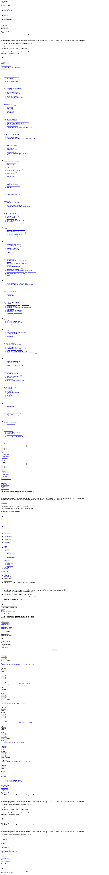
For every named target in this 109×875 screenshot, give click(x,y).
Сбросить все (9, 630)
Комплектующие (11, 782)
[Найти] (5, 449)
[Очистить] (27, 446)
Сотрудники (7, 16)
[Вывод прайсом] (11, 652)
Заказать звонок (4, 28)
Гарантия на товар (8, 10)
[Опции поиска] (2, 447)
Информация (4, 852)
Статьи (2, 855)
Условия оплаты (8, 7)
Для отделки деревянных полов (15, 781)
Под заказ (3, 669)
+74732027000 (4, 25)
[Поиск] (2, 519)
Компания (3, 836)
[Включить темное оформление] (2, 64)
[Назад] (8, 550)
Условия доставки (8, 9)
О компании (4, 839)
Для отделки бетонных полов (14, 780)
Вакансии (6, 18)
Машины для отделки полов (12, 778)
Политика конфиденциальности (9, 851)
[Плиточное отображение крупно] (2, 652)
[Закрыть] (2, 528)
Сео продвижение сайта (7, 872)
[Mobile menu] (2, 477)
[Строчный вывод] (8, 652)
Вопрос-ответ (4, 856)
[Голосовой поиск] (2, 449)
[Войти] (1, 521)
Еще (8, 274)
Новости (6, 15)
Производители (5, 858)
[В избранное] (4, 656)
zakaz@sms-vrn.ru (5, 31)
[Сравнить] (4, 659)
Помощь (3, 844)
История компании (8, 19)
